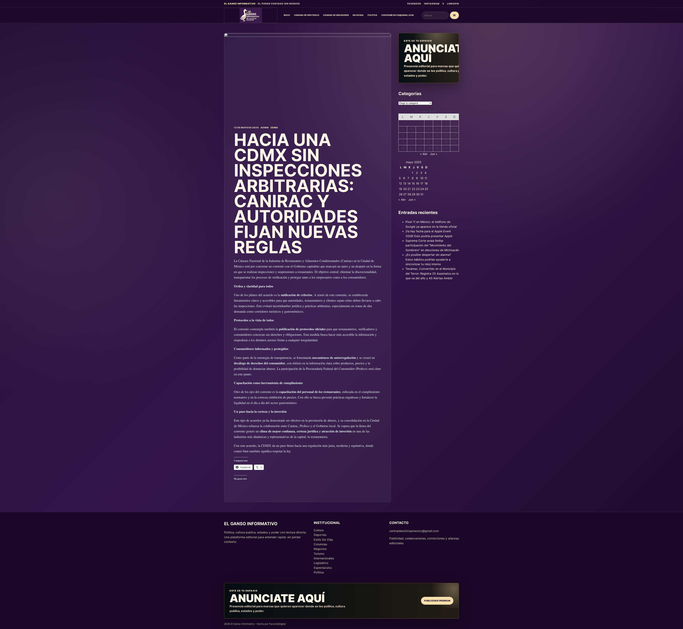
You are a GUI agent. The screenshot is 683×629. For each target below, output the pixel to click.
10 (445, 129)
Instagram (432, 3)
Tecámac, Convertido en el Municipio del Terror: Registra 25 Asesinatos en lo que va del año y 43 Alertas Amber (432, 273)
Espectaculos (323, 567)
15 (428, 135)
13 (411, 135)
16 (437, 135)
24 (446, 142)
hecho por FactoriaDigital (271, 623)
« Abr (423, 154)
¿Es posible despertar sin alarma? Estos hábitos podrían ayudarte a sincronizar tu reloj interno (428, 259)
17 (445, 135)
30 (437, 148)
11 (454, 129)
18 (454, 135)
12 (402, 135)
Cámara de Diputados (306, 15)
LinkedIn (453, 3)
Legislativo (321, 563)
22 (428, 142)
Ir (454, 15)
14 (420, 135)
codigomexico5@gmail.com (397, 15)
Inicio (287, 15)
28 (420, 148)
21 (420, 142)
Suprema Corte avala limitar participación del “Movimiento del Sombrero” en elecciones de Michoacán (432, 245)
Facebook (414, 3)
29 (428, 148)
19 (402, 142)
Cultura (319, 530)
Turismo (319, 553)
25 (454, 142)
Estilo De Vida (323, 539)
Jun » (433, 154)
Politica (372, 15)
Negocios (320, 549)
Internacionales (324, 558)
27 (411, 148)
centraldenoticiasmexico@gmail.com (414, 531)
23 (437, 142)
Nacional (358, 15)
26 (403, 148)
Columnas (320, 544)
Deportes (320, 535)
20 (411, 142)
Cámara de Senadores (336, 15)
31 (445, 148)
